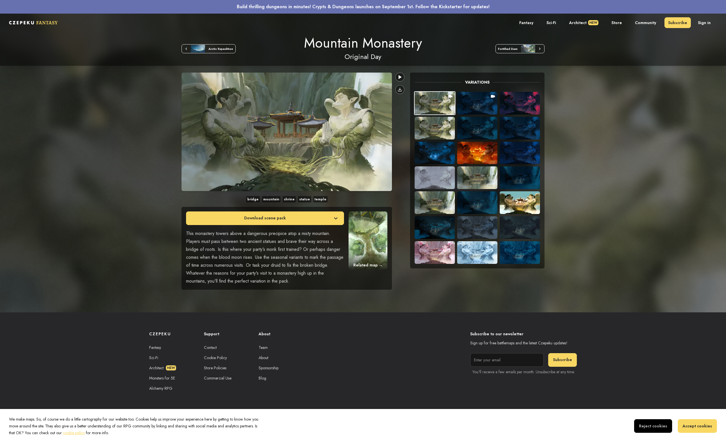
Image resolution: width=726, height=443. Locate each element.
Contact (210, 347)
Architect (583, 23)
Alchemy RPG (160, 388)
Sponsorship (268, 368)
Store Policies (215, 368)
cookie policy (74, 433)
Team (263, 347)
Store (616, 23)
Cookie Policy (215, 358)
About (263, 358)
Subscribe (677, 23)
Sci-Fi (551, 23)
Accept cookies (697, 426)
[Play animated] (399, 77)
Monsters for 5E (162, 378)
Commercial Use (217, 378)
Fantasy (526, 23)
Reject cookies (653, 426)
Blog (262, 378)
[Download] (399, 89)
